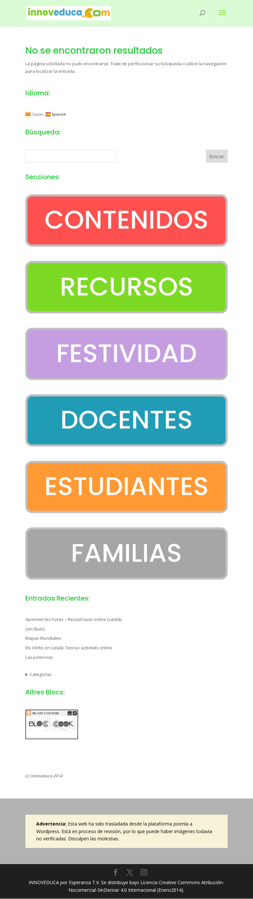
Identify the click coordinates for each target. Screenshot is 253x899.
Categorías (41, 674)
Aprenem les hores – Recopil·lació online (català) (73, 619)
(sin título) (34, 629)
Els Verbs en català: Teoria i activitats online (68, 648)
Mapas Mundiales (43, 638)
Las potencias (39, 657)
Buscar (216, 156)
